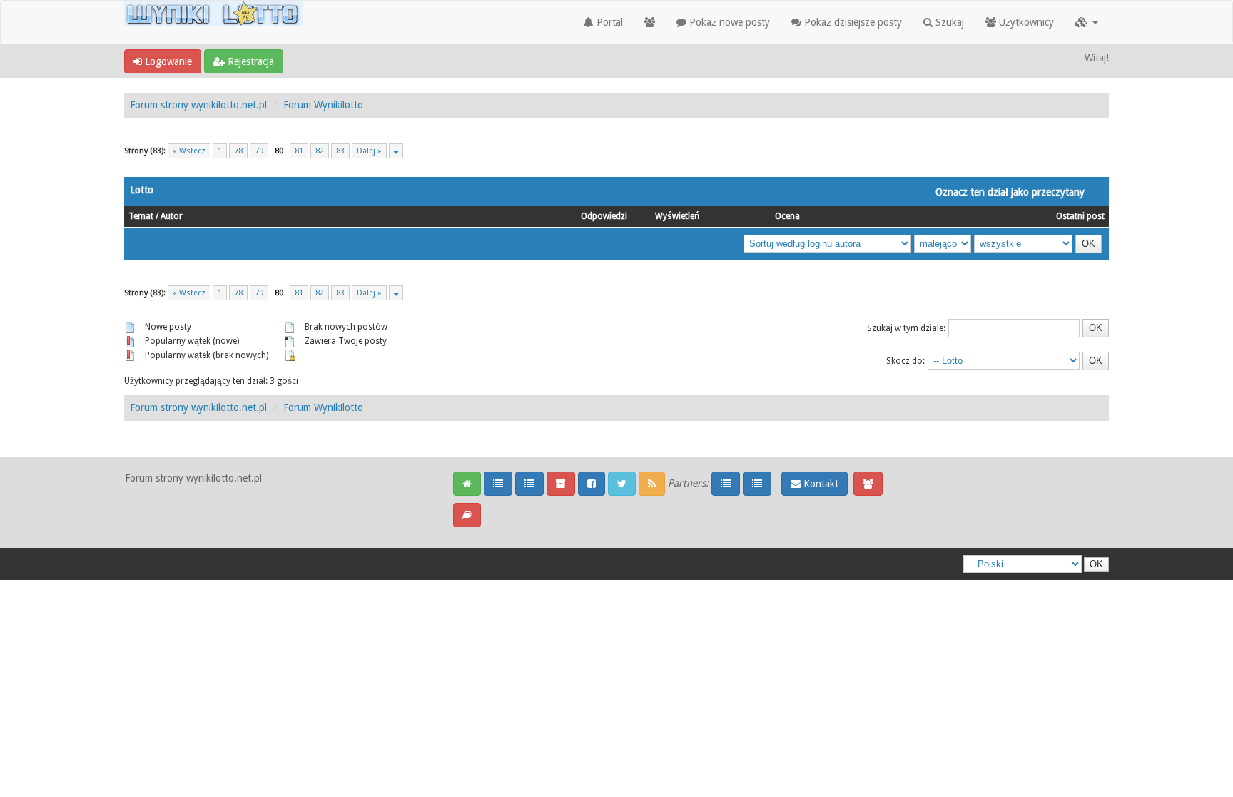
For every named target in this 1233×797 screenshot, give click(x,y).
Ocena (787, 216)
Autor (172, 216)
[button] (1087, 22)
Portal (608, 22)
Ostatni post (1080, 216)
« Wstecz (189, 151)
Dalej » (369, 151)
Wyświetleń (677, 216)
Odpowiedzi (604, 216)
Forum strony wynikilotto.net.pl (198, 105)
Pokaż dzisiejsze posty (851, 22)
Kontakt (819, 483)
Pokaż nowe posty (728, 22)
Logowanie (167, 61)
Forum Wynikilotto (323, 105)
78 (238, 151)
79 (259, 151)
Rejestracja (249, 61)
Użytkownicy (1025, 22)
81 (299, 151)
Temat (140, 216)
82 (319, 151)
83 (340, 151)
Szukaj (948, 22)
